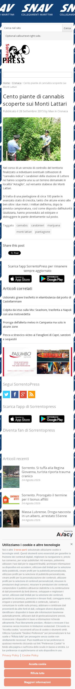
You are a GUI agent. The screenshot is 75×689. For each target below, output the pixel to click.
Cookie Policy (30, 655)
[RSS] (31, 394)
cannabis (22, 225)
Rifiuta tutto (37, 673)
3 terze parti (20, 549)
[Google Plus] (23, 394)
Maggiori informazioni (37, 682)
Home (6, 83)
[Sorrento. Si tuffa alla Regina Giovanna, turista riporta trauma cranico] (11, 487)
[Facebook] (14, 394)
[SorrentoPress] (37, 53)
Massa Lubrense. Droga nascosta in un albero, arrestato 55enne (46, 514)
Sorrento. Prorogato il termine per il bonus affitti (44, 497)
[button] (71, 544)
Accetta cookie (37, 664)
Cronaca (16, 83)
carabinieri (37, 225)
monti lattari (24, 232)
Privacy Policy (10, 655)
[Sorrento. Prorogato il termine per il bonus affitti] (11, 503)
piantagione (42, 232)
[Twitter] (6, 394)
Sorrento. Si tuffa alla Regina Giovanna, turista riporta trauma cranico (46, 471)
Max (51, 111)
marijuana (54, 225)
